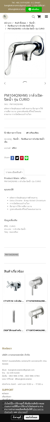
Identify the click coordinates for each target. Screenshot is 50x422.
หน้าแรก (5, 393)
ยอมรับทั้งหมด (31, 417)
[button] (32, 16)
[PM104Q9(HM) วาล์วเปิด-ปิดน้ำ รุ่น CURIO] (25, 55)
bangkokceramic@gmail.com (17, 5)
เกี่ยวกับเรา (6, 396)
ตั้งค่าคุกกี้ (17, 417)
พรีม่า (14, 148)
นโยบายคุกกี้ (23, 412)
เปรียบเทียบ (33, 132)
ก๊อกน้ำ (16, 139)
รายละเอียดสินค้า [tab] (14, 172)
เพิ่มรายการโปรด (13, 132)
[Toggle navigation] (46, 17)
